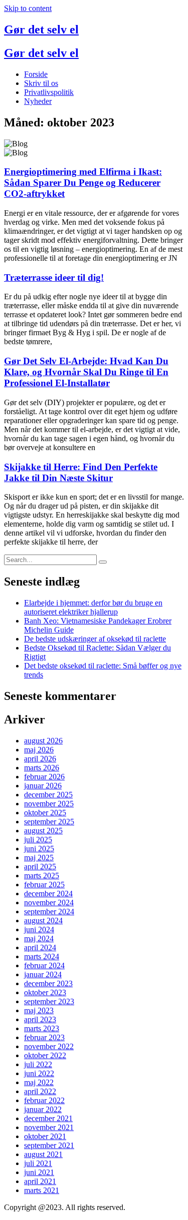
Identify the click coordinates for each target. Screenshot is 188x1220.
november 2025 (49, 803)
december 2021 (48, 1118)
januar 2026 (43, 785)
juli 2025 (38, 839)
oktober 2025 (45, 812)
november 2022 (49, 1046)
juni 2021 (39, 1172)
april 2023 (40, 1019)
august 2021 (43, 1154)
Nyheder (38, 101)
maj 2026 (39, 749)
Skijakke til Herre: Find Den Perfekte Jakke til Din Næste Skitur (80, 472)
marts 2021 (41, 1190)
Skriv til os (41, 83)
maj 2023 (39, 1010)
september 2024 (49, 911)
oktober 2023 (45, 992)
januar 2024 (43, 974)
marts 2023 (41, 1028)
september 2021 (49, 1145)
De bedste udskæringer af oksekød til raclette (95, 638)
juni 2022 (39, 1073)
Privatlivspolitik (49, 92)
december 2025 (48, 794)
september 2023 (49, 1001)
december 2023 (48, 983)
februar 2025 (44, 884)
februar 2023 (44, 1037)
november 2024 (49, 902)
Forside (36, 74)
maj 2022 (39, 1082)
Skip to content (28, 8)
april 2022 (40, 1091)
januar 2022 (43, 1109)
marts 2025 (41, 875)
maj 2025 (39, 857)
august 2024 (43, 920)
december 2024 (48, 893)
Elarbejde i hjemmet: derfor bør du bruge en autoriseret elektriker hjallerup (93, 607)
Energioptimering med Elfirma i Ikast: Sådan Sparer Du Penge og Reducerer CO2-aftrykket (83, 182)
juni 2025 (39, 848)
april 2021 (40, 1181)
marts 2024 (41, 956)
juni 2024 (39, 929)
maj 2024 (39, 938)
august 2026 (43, 740)
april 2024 (40, 947)
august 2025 (43, 830)
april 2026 (40, 758)
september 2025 (49, 821)
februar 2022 (44, 1100)
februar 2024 (44, 965)
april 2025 (40, 866)
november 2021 (49, 1127)
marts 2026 (41, 767)
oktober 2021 (45, 1136)
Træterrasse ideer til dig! (54, 277)
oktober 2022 (45, 1055)
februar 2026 (44, 776)
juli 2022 (38, 1064)
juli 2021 (38, 1163)
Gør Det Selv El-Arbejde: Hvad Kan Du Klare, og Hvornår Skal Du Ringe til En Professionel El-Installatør (86, 372)
